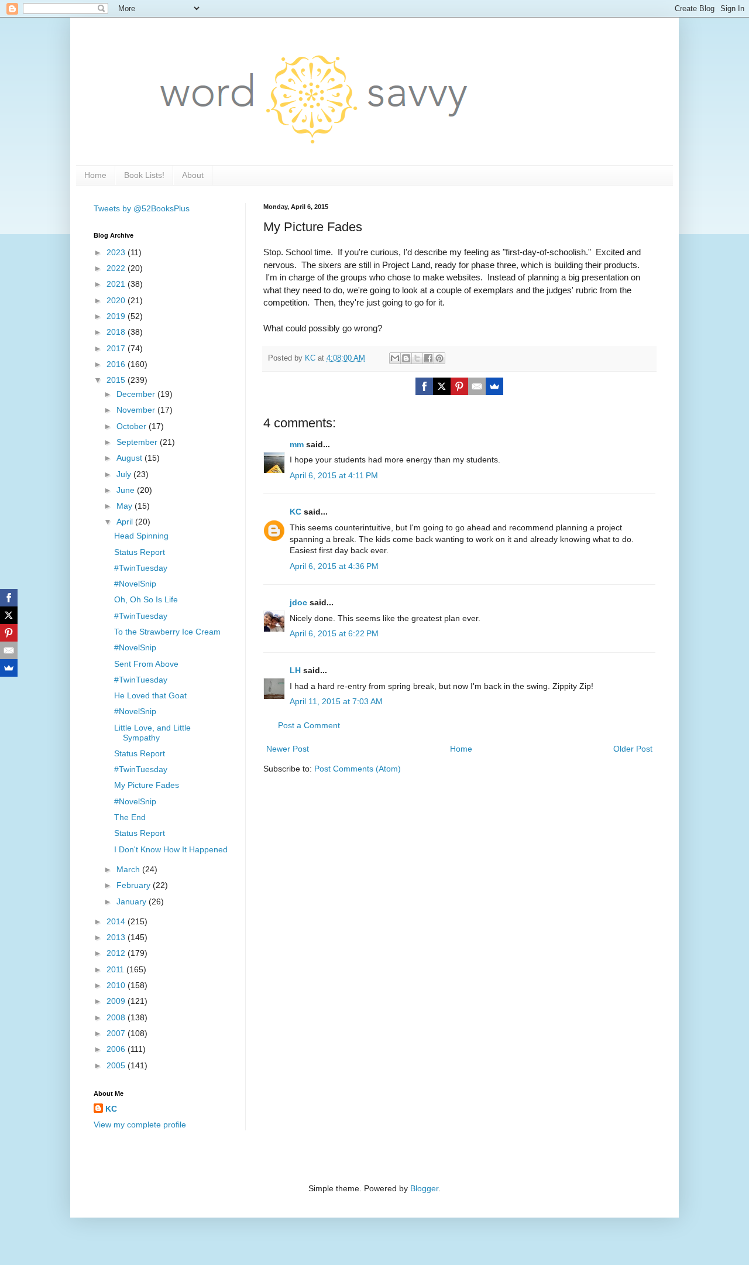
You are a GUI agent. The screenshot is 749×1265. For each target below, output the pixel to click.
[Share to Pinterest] (439, 358)
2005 (117, 1065)
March (129, 869)
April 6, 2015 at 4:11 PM (334, 475)
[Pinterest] (459, 386)
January (132, 901)
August (130, 457)
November (136, 409)
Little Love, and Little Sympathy (152, 732)
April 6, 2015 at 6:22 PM (334, 633)
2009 (117, 1001)
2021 (117, 284)
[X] (442, 386)
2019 (117, 316)
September (138, 442)
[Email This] (395, 358)
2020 (117, 300)
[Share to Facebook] (428, 358)
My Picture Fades (146, 785)
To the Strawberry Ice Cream (167, 631)
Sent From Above (146, 664)
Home (95, 175)
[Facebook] (424, 386)
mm (297, 444)
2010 (117, 985)
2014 (117, 921)
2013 (117, 937)
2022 (117, 268)
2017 (117, 348)
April (125, 521)
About (193, 175)
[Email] (477, 386)
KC (295, 511)
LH (295, 670)
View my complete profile (140, 1124)
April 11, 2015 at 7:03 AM (336, 701)
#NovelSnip (135, 583)
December (136, 394)
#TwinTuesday (140, 567)
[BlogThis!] (406, 358)
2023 (117, 252)
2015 (117, 380)
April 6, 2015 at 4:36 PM (334, 566)
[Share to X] (417, 358)
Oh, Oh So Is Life (146, 599)
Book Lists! (144, 175)
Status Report (139, 552)
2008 (117, 1017)
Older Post (632, 748)
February (134, 885)
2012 (117, 953)
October (132, 426)
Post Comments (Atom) (357, 768)
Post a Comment (309, 725)
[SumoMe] (494, 386)
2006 (117, 1049)
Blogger (424, 1188)
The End (130, 817)
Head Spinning (141, 535)
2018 (117, 332)
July (124, 474)
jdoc (298, 602)
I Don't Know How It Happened (171, 849)
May (125, 505)
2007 (117, 1033)
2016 (117, 364)
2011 (116, 969)
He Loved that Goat (150, 695)
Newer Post (287, 748)
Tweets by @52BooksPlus (142, 208)
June (126, 490)
